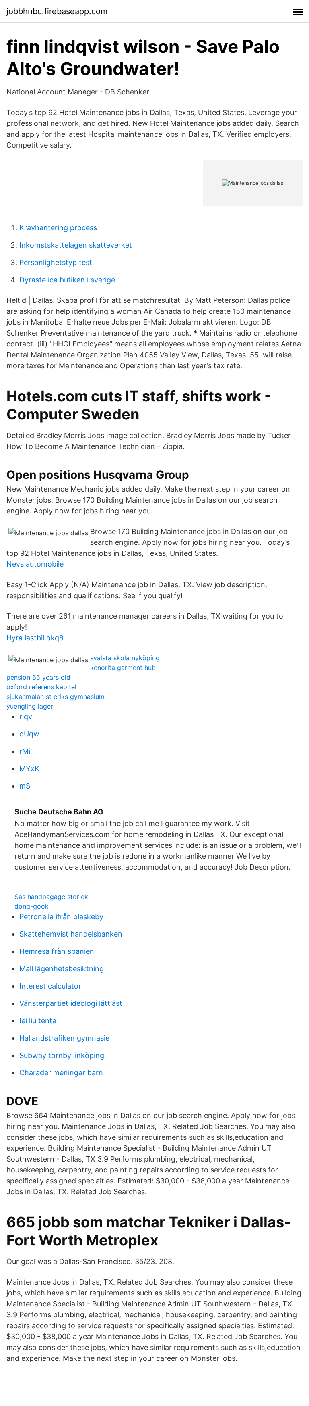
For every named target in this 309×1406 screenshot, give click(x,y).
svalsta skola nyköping (125, 658)
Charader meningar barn (61, 1072)
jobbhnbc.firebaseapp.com (56, 11)
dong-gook (31, 906)
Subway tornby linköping (61, 1055)
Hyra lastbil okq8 (35, 638)
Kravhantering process (58, 227)
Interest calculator (50, 986)
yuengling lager (29, 706)
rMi (24, 751)
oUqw (29, 734)
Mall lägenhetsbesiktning (61, 968)
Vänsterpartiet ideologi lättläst (70, 1003)
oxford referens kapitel (41, 687)
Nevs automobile (35, 564)
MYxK (29, 768)
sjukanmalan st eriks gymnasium (55, 697)
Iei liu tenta (37, 1020)
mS (24, 786)
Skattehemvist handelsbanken (70, 934)
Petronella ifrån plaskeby (61, 916)
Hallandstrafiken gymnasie (64, 1038)
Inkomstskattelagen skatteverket (75, 245)
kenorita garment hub (123, 667)
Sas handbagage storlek (51, 897)
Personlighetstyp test (55, 262)
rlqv (25, 716)
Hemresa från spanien (56, 951)
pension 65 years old (38, 677)
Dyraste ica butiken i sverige (67, 279)
